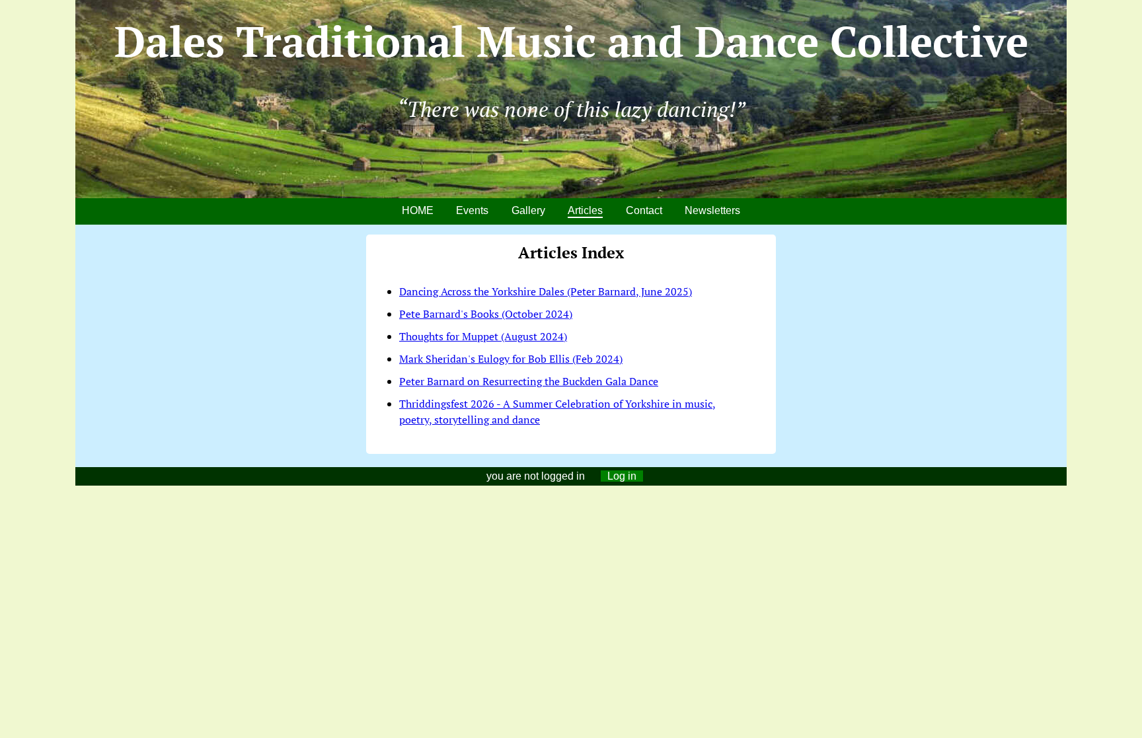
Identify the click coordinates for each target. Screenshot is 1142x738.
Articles (585, 210)
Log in (621, 476)
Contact (644, 210)
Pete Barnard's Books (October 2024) (485, 314)
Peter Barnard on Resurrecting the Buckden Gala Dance (528, 381)
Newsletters (712, 210)
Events (472, 210)
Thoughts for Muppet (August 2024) (483, 336)
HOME (418, 210)
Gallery (528, 210)
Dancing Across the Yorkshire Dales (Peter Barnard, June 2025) (545, 291)
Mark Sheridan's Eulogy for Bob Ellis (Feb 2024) (511, 358)
